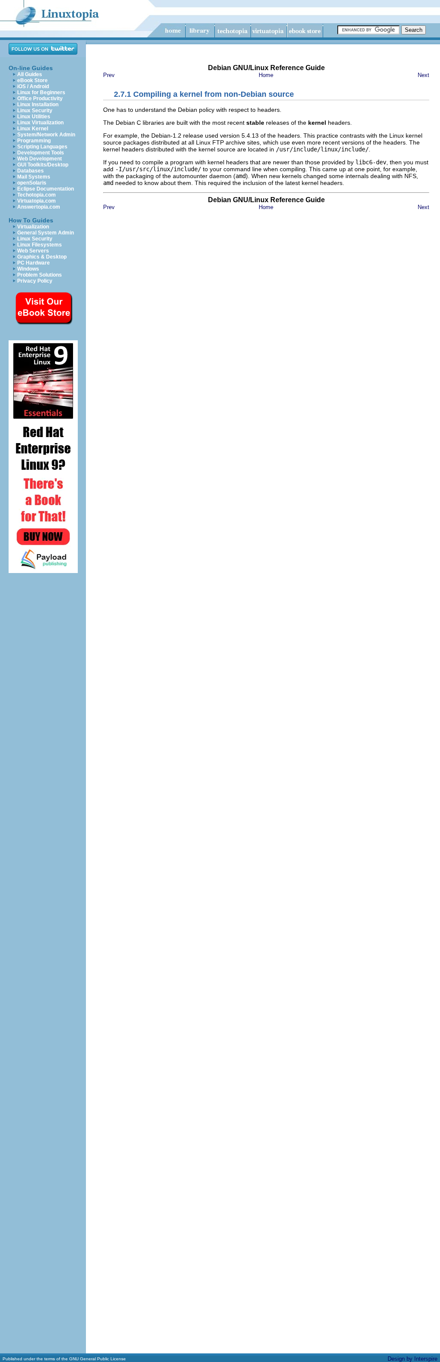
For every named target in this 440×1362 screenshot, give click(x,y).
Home (266, 75)
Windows (28, 269)
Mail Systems (33, 177)
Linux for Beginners (41, 92)
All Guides (29, 74)
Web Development (39, 159)
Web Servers (33, 251)
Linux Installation (37, 105)
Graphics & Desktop (42, 257)
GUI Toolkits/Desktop (42, 165)
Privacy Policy (34, 281)
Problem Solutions (39, 275)
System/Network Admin (46, 135)
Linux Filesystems (39, 245)
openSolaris (31, 183)
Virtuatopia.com (36, 201)
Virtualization (33, 227)
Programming (34, 141)
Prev (109, 75)
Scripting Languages (42, 147)
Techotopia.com (36, 195)
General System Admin (45, 233)
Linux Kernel (32, 129)
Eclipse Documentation (45, 189)
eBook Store (32, 80)
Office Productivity (40, 99)
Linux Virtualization (40, 123)
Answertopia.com (38, 207)
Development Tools (40, 153)
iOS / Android (33, 86)
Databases (30, 171)
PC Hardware (33, 263)
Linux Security (34, 111)
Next (423, 75)
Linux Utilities (33, 117)
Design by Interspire (412, 1359)
